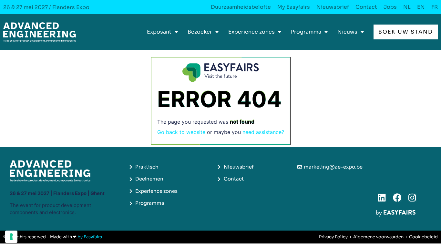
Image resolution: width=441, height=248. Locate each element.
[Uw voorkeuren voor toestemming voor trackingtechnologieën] (11, 237)
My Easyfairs (293, 7)
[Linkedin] (382, 197)
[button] (406, 32)
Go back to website (181, 132)
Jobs (390, 7)
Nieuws (347, 31)
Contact (366, 7)
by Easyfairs (89, 237)
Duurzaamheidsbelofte (241, 7)
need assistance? (263, 132)
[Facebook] (397, 197)
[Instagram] (412, 197)
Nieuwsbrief (332, 7)
